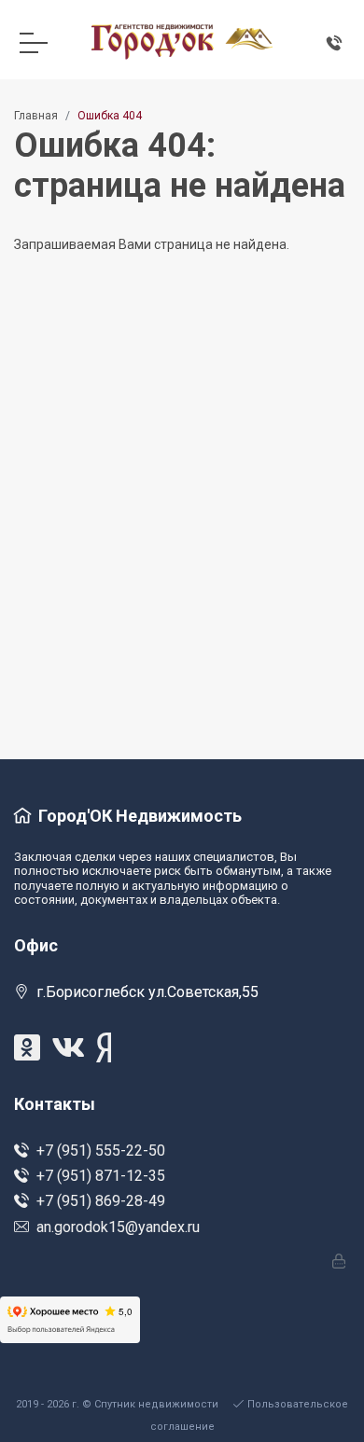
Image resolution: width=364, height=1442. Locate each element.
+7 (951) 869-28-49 (100, 1201)
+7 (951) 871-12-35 (100, 1176)
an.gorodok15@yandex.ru (118, 1227)
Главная (36, 115)
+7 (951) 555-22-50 (100, 1150)
